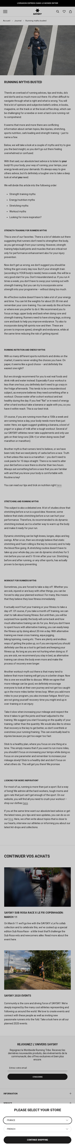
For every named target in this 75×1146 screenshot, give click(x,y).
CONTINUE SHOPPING (37, 1140)
